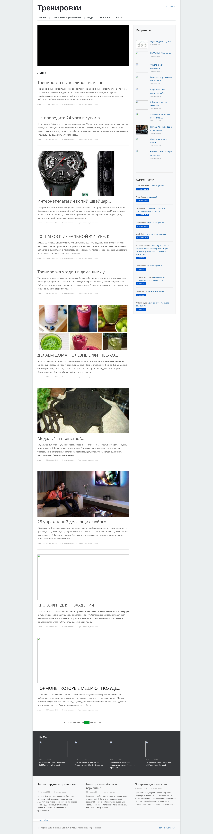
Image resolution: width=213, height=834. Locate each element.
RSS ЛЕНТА (171, 6)
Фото (119, 17)
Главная (41, 17)
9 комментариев (68, 710)
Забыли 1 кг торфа (156, 291)
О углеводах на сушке (160, 41)
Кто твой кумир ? (157, 185)
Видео (90, 17)
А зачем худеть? (155, 266)
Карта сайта (42, 820)
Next (126, 70)
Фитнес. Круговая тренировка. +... (57, 786)
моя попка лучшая (156, 222)
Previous (39, 70)
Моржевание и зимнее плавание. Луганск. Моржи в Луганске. (122, 765)
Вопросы (105, 17)
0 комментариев (60, 792)
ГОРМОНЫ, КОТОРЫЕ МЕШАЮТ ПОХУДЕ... (78, 688)
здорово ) (153, 197)
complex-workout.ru (167, 828)
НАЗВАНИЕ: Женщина (160, 53)
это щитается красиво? (156, 234)
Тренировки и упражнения (66, 17)
